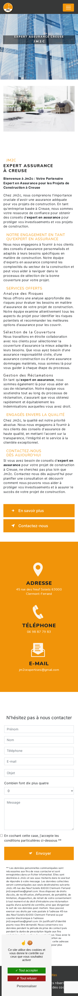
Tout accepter (28, 970)
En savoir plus (31, 510)
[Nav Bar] (68, 8)
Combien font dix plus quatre (26, 783)
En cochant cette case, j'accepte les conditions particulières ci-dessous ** (32, 838)
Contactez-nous (33, 525)
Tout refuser (28, 978)
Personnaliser (27, 986)
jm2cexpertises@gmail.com (39, 670)
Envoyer (43, 853)
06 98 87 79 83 (39, 632)
